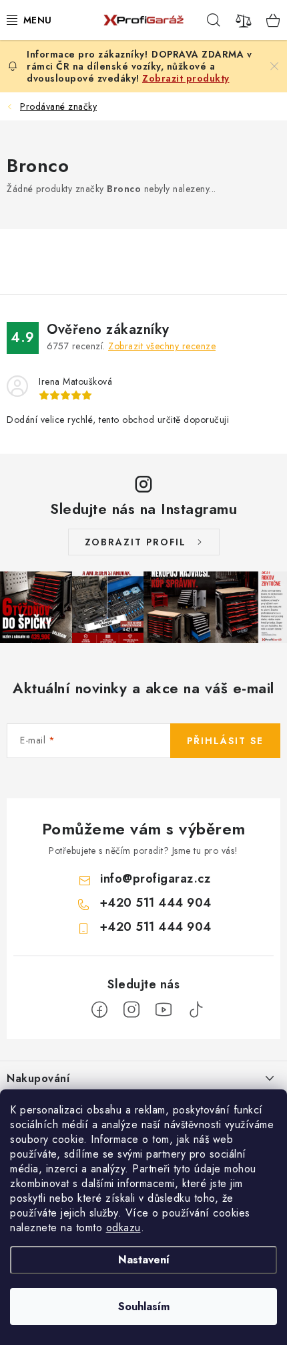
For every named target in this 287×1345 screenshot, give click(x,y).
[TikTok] (196, 1010)
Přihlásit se (225, 740)
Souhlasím (144, 1306)
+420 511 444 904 (155, 902)
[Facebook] (99, 1010)
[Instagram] (131, 1010)
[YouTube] (164, 1010)
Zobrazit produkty (186, 78)
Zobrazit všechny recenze (162, 346)
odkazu (123, 1227)
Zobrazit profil (135, 542)
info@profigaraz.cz (155, 878)
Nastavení (144, 1259)
